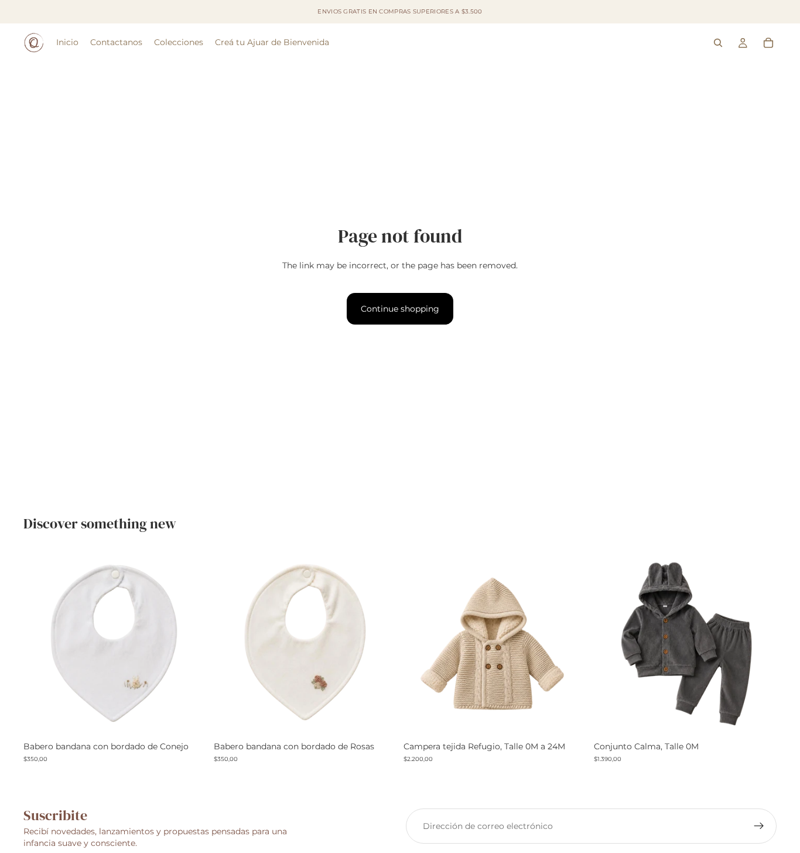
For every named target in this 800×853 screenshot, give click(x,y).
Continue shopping (400, 308)
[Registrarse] (759, 826)
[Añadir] (188, 717)
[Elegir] (568, 717)
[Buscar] (718, 43)
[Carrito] (768, 43)
